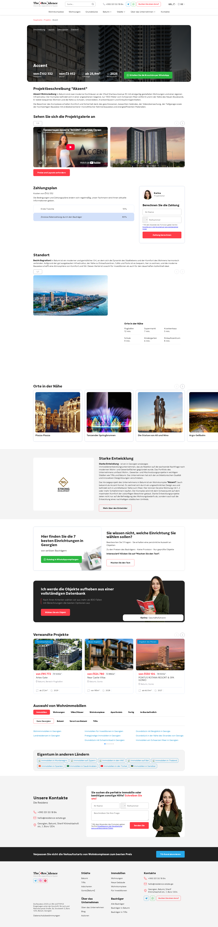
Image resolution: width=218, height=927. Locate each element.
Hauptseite (37, 20)
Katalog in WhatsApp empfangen (62, 559)
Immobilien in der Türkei (115, 766)
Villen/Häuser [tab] (77, 712)
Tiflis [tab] (95, 721)
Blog (83, 911)
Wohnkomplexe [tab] (97, 712)
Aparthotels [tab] (116, 712)
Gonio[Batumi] (88, 890)
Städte (120, 11)
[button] (182, 123)
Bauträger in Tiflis (119, 912)
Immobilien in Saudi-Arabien (83, 766)
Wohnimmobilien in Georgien (47, 731)
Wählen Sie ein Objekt (55, 612)
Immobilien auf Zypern (85, 760)
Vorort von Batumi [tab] (78, 721)
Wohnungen (74, 11)
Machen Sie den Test (120, 562)
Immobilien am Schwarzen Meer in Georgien (157, 740)
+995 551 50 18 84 (114, 4)
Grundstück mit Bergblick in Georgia (153, 731)
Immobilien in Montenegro (54, 760)
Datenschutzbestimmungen (46, 915)
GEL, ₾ (171, 4)
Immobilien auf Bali (140, 760)
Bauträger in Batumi (120, 908)
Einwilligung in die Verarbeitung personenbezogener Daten (106, 827)
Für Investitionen (119, 890)
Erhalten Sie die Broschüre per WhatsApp (149, 75)
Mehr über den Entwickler (115, 508)
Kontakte (165, 11)
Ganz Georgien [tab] (43, 721)
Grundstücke (92, 11)
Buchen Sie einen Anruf (149, 4)
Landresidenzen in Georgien (46, 736)
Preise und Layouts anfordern (51, 172)
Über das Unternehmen (142, 11)
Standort (75, 29)
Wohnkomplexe (56, 11)
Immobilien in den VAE (113, 760)
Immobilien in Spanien (52, 766)
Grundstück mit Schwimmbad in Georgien (105, 740)
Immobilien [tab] (41, 712)
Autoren (85, 915)
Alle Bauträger (117, 904)
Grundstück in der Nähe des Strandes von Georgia (159, 736)
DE (182, 4)
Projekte (47, 20)
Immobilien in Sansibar (145, 766)
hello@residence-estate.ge (52, 817)
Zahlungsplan (62, 29)
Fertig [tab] (131, 712)
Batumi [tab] (60, 721)
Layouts (51, 29)
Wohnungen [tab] (59, 712)
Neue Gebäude (118, 882)
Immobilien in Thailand (166, 760)
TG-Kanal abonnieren (170, 854)
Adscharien (86, 886)
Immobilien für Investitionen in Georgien (104, 731)
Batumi (106, 11)
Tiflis (83, 882)
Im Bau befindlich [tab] (148, 712)
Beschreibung (39, 29)
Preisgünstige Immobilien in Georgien (102, 736)
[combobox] (145, 220)
